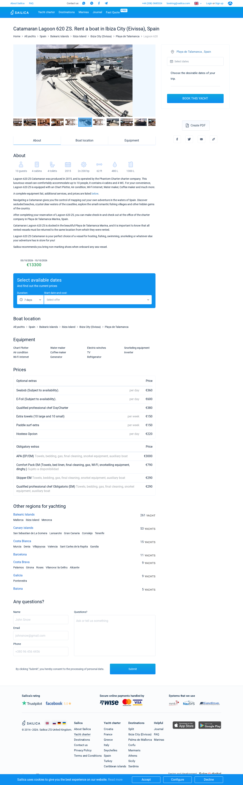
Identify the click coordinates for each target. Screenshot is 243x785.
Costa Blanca (22, 541)
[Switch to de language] (59, 723)
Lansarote (56, 533)
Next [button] (149, 81)
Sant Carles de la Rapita (74, 546)
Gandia (94, 546)
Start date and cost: (55, 293)
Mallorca (18, 519)
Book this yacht (195, 98)
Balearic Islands (24, 514)
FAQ (31, 3)
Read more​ (115, 779)
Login (209, 3)
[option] (84, 80)
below (95, 193)
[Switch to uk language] (64, 723)
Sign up (219, 3)
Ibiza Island (32, 519)
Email (16, 627)
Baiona (18, 588)
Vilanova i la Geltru (57, 567)
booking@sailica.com (178, 3)
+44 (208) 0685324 (152, 3)
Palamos (18, 567)
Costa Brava (21, 562)
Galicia (18, 575)
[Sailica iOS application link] (184, 729)
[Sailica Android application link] (209, 729)
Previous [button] (19, 81)
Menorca (47, 519)
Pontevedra (20, 580)
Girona (30, 567)
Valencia (53, 546)
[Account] (230, 3)
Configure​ (177, 779)
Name (16, 611)
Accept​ (146, 779)
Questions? (80, 611)
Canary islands (23, 528)
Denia (27, 546)
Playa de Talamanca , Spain (194, 51)
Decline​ (209, 779)
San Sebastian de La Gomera (30, 533)
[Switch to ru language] (54, 723)
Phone (17, 643)
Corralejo (87, 533)
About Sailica (17, 3)
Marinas (84, 12)
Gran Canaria (72, 533)
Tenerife (99, 533)
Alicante (74, 567)
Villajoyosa (39, 546)
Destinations (67, 12)
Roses (39, 567)
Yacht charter (46, 12)
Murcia (17, 546)
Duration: (22, 293)
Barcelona (20, 554)
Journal (97, 12)
